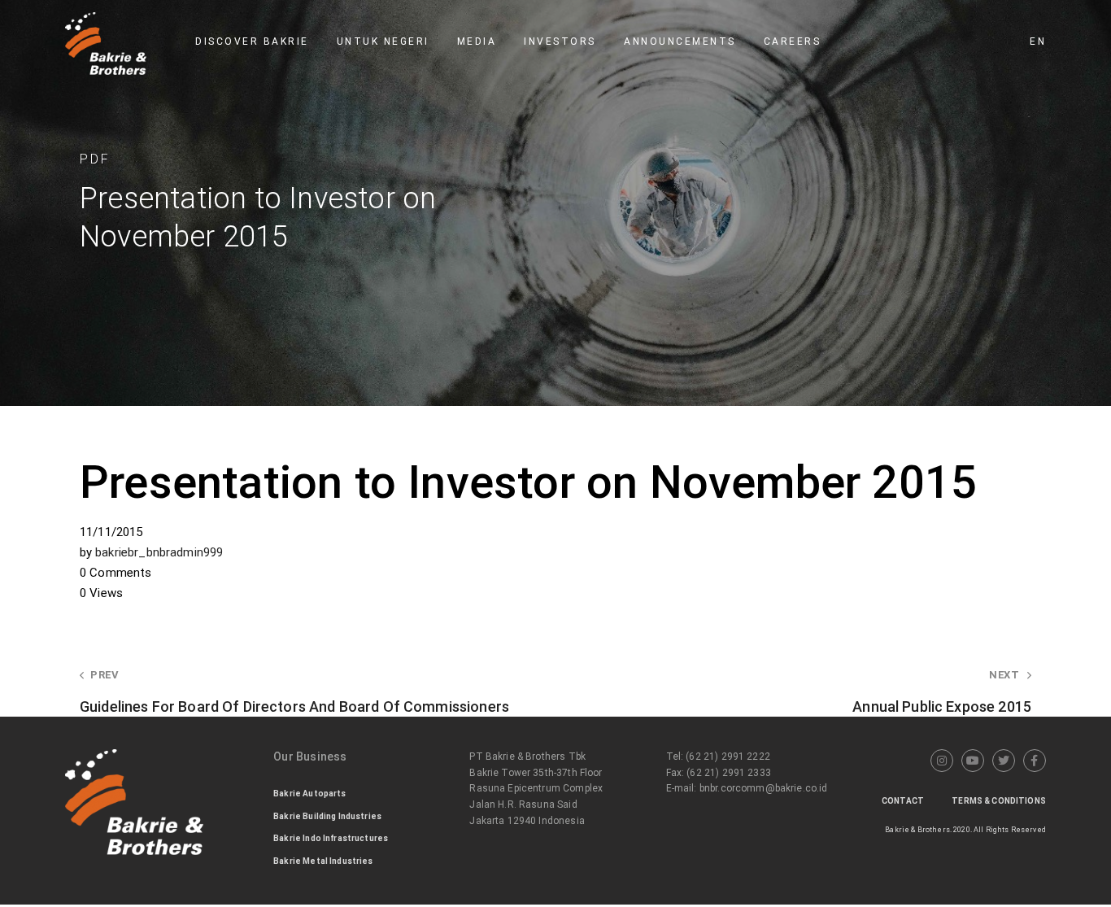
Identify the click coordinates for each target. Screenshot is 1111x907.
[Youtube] (972, 760)
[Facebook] (1034, 760)
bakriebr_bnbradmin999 (159, 552)
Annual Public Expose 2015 (941, 691)
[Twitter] (1003, 760)
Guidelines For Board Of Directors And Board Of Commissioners (294, 691)
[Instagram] (941, 760)
